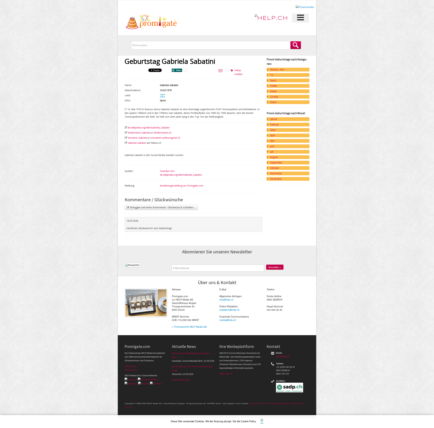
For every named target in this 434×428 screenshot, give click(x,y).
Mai (272, 140)
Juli (271, 151)
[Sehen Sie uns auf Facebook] (131, 379)
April (272, 135)
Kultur (273, 102)
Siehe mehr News (181, 379)
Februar (274, 124)
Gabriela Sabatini (137, 142)
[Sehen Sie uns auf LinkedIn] (144, 383)
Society (274, 96)
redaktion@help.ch (229, 309)
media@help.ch (227, 320)
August (274, 157)
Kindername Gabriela (139, 132)
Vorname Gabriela (137, 137)
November (276, 173)
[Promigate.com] (151, 22)
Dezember (276, 178)
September (276, 162)
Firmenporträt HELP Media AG (190, 326)
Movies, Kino (277, 69)
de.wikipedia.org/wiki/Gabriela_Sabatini (149, 127)
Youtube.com (167, 171)
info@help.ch (226, 299)
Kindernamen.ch (162, 132)
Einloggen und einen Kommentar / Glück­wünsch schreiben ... (162, 207)
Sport (273, 80)
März (273, 130)
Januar (273, 119)
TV (271, 75)
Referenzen (131, 369)
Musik (273, 91)
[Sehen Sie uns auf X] (148, 379)
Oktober (274, 168)
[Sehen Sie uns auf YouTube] (156, 383)
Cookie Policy (248, 421)
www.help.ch (225, 373)
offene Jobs (130, 366)
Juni (272, 146)
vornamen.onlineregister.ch (165, 137)
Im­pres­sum (255, 403)
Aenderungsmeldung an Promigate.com (181, 185)
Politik (273, 85)
